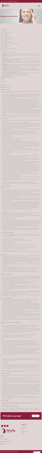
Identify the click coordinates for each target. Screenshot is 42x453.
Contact (22, 433)
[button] (37, 5)
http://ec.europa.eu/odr (13, 395)
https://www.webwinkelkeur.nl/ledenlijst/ (15, 389)
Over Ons (22, 428)
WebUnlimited (16, 451)
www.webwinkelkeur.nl (13, 388)
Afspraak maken (35, 415)
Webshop (23, 430)
